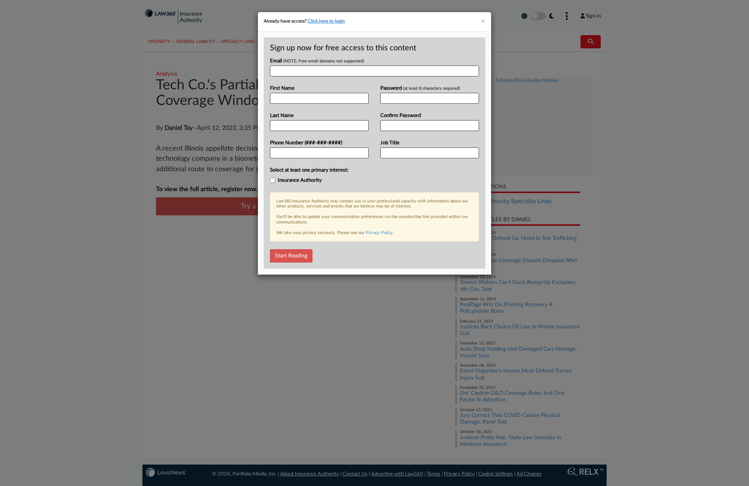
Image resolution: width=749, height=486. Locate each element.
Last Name (282, 115)
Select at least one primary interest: (309, 170)
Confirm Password (400, 115)
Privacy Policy (379, 233)
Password (420, 88)
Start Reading (291, 256)
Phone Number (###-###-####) (306, 142)
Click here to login (326, 21)
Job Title (389, 142)
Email (317, 61)
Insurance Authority (300, 180)
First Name (282, 88)
